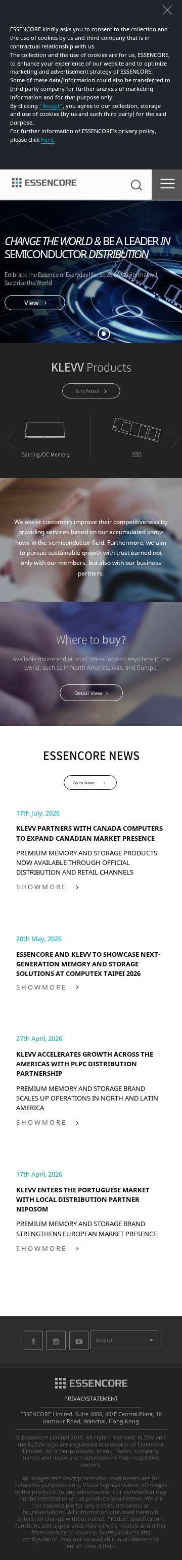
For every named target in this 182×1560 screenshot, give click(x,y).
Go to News (84, 782)
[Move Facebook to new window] (33, 1340)
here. (48, 139)
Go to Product (87, 390)
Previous (10, 439)
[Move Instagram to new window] (56, 1340)
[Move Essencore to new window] (91, 1382)
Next (174, 439)
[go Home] (44, 184)
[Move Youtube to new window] (78, 1340)
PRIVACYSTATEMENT (91, 1398)
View (31, 302)
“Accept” (51, 105)
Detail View (88, 693)
